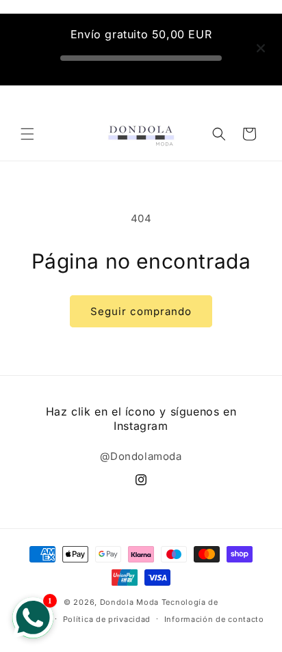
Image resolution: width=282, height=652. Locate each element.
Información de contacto (214, 619)
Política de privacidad (107, 619)
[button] (27, 134)
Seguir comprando (141, 311)
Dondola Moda (129, 602)
